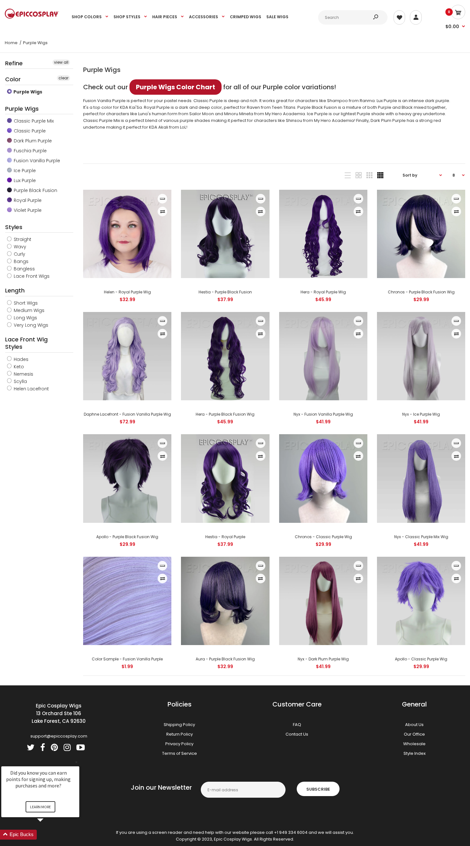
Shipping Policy (179, 725)
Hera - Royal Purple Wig (323, 292)
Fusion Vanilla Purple (36, 160)
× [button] (76, 762)
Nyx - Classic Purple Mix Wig (421, 536)
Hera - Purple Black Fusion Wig (225, 414)
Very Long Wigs (30, 325)
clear (63, 78)
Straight (21, 239)
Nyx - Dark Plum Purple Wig (323, 659)
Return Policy (179, 734)
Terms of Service (179, 753)
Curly (18, 254)
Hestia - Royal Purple (225, 536)
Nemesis (22, 374)
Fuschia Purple (29, 151)
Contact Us (297, 734)
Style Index (414, 753)
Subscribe (318, 789)
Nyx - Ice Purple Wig (421, 414)
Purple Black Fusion (34, 190)
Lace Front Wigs (31, 276)
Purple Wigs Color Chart (175, 87)
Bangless (23, 269)
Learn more (40, 806)
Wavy (19, 246)
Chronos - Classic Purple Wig (323, 536)
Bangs (20, 261)
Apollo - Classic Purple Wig (421, 659)
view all (61, 62)
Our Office (414, 734)
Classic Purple (29, 131)
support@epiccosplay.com (58, 736)
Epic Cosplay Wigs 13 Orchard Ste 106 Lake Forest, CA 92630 (59, 713)
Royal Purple (27, 200)
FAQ (297, 725)
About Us (414, 725)
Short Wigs (25, 303)
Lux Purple (24, 180)
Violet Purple (27, 210)
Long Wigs (24, 318)
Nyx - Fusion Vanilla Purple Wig (323, 414)
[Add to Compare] (162, 211)
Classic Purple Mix (33, 121)
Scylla (19, 381)
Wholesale (414, 744)
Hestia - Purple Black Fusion (225, 292)
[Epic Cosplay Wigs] (32, 17)
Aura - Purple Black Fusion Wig (225, 659)
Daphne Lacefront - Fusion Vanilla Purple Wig (127, 414)
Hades (20, 359)
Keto (18, 366)
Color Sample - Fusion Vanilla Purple (127, 659)
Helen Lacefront (30, 389)
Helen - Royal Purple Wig (127, 292)
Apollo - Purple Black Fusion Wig (127, 536)
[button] (48, 835)
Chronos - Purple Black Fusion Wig (421, 292)
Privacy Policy (179, 744)
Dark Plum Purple (32, 141)
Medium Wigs (28, 310)
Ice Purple (24, 170)
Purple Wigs (27, 92)
